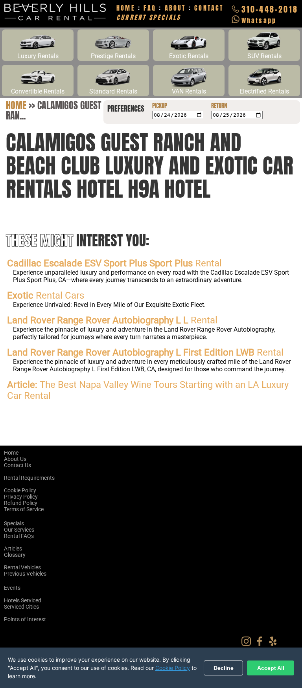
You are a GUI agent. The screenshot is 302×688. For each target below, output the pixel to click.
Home (16, 105)
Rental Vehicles (22, 567)
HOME (125, 8)
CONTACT (208, 8)
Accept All (270, 668)
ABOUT (175, 8)
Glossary (15, 555)
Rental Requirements (29, 478)
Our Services (19, 530)
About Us (15, 459)
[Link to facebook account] (261, 644)
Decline (224, 668)
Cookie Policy (20, 490)
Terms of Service (24, 509)
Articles (13, 548)
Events (12, 588)
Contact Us (17, 465)
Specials (14, 523)
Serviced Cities (21, 607)
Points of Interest (25, 619)
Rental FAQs (19, 536)
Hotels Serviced (22, 600)
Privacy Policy (21, 497)
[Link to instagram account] (248, 644)
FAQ (150, 8)
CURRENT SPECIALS (148, 17)
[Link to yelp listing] (275, 644)
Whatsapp (259, 20)
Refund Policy (20, 503)
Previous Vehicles (25, 574)
